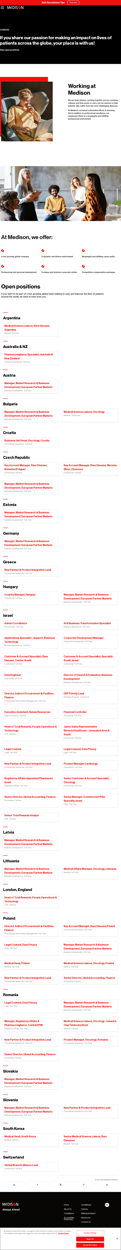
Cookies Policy (63, 1233)
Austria (9, 375)
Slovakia (10, 1071)
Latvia (8, 832)
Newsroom (85, 1218)
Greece (9, 562)
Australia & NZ (15, 347)
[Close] (117, 1238)
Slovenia (10, 1100)
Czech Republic (16, 457)
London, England (17, 890)
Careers (84, 1209)
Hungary (10, 587)
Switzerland (13, 1157)
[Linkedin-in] (107, 1205)
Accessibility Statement (69, 1218)
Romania (10, 995)
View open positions (9, 50)
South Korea (13, 1129)
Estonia (9, 505)
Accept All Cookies (90, 1245)
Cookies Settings (90, 1233)
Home (66, 1205)
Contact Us (86, 1222)
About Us (67, 1209)
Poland (9, 918)
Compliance (69, 1213)
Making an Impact (88, 1213)
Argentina (11, 318)
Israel (8, 615)
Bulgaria (10, 404)
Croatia (9, 433)
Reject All (90, 1239)
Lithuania (11, 861)
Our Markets (86, 1205)
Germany (11, 533)
